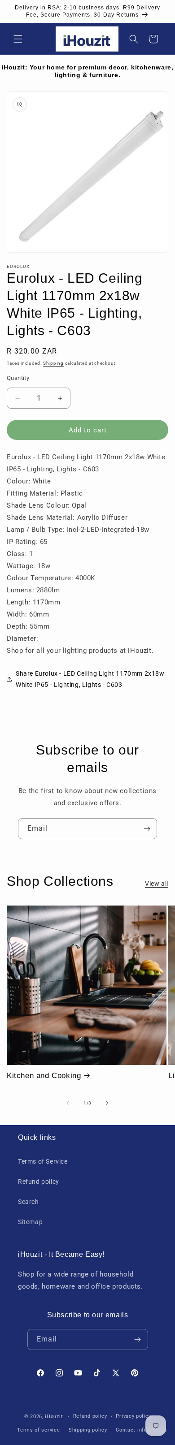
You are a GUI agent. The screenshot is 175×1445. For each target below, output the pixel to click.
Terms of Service (43, 1161)
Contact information (141, 1430)
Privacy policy (133, 1416)
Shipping (53, 363)
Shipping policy (88, 1430)
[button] (18, 39)
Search (28, 1201)
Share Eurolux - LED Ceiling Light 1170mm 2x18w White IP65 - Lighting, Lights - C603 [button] (90, 679)
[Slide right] (107, 1103)
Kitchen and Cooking (44, 1075)
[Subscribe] (147, 828)
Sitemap (30, 1221)
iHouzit (54, 1416)
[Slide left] (68, 1103)
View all (156, 883)
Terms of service (38, 1430)
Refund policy (38, 1181)
